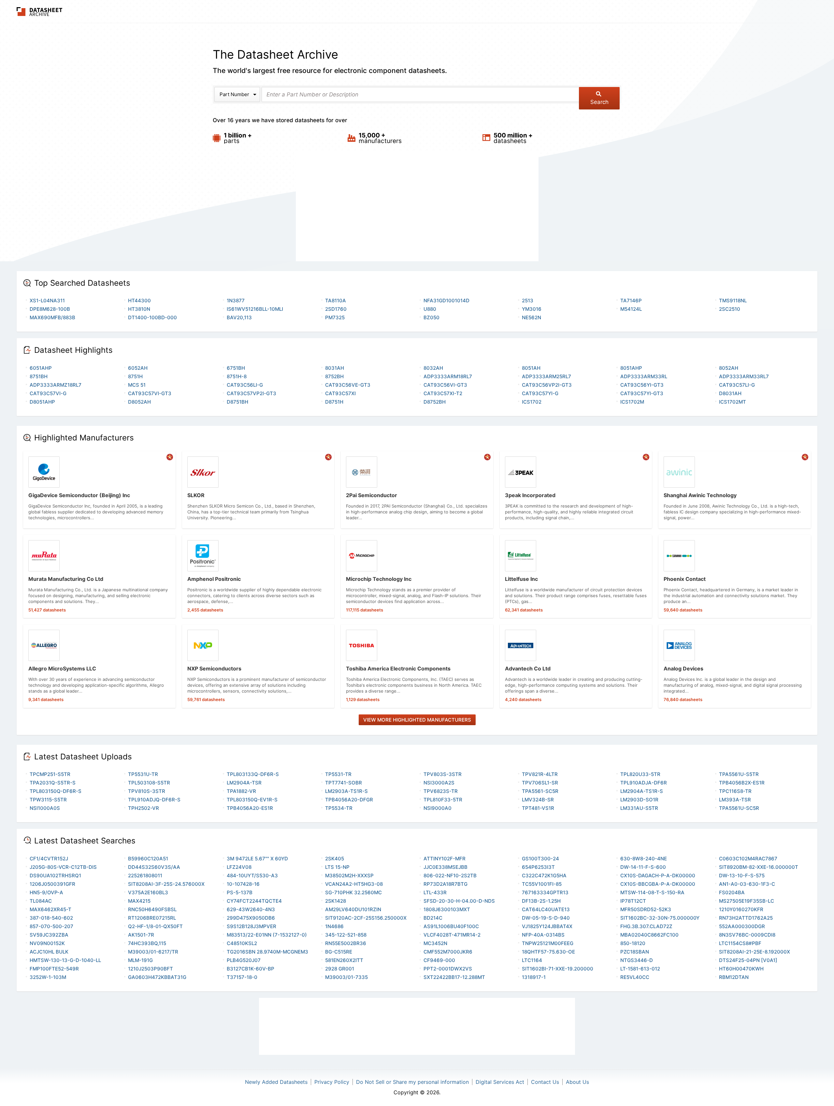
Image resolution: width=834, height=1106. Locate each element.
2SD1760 (336, 309)
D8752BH (435, 402)
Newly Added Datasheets (276, 1082)
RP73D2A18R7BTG (445, 884)
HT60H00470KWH (741, 969)
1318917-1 (534, 977)
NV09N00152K (47, 943)
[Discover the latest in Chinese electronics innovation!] (169, 457)
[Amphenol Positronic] (258, 576)
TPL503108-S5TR (149, 783)
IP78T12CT (633, 901)
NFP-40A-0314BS (543, 935)
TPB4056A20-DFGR (349, 800)
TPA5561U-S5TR (739, 774)
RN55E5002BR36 (345, 943)
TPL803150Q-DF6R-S (55, 791)
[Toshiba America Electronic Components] (417, 666)
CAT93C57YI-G (540, 393)
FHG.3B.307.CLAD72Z (646, 926)
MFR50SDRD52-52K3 (645, 909)
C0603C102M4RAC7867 (748, 858)
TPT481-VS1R (538, 808)
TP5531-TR (338, 774)
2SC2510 (729, 309)
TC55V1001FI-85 (542, 884)
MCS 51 (137, 385)
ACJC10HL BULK (49, 952)
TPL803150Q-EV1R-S (252, 800)
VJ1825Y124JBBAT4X (547, 926)
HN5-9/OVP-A (46, 892)
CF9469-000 (439, 960)
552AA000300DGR (742, 926)
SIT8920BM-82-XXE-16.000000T (758, 867)
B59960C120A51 (148, 858)
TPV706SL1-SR (540, 783)
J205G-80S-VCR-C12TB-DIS (63, 867)
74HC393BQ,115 (147, 943)
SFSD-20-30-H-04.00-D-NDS (459, 901)
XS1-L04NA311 (47, 300)
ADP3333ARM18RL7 (448, 376)
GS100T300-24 (540, 858)
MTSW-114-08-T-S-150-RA (652, 892)
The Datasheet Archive (40, 11)
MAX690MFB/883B (52, 317)
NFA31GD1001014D (446, 300)
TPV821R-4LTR (540, 774)
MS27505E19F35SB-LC (746, 901)
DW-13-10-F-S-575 (742, 875)
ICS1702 (531, 402)
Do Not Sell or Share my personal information (412, 1082)
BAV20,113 (239, 317)
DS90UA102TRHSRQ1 (55, 875)
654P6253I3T (538, 867)
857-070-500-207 (51, 926)
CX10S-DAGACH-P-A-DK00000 (657, 875)
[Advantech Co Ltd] (576, 666)
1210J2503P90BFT (150, 969)
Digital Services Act (500, 1082)
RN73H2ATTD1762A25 (746, 918)
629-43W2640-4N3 (251, 909)
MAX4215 (139, 901)
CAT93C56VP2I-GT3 (547, 385)
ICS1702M (632, 402)
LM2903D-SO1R (639, 800)
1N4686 (334, 926)
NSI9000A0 (438, 808)
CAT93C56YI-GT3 (642, 385)
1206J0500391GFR (52, 884)
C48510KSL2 (242, 943)
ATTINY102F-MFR (445, 858)
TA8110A (335, 300)
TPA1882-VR (241, 791)
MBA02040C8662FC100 (649, 935)
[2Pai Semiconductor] (417, 489)
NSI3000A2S (439, 783)
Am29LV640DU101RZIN (353, 909)
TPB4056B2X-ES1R (742, 783)
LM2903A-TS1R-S (346, 791)
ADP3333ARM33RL (643, 376)
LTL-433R (435, 892)
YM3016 (531, 309)
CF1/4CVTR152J (49, 858)
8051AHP (631, 368)
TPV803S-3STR (443, 774)
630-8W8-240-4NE (643, 858)
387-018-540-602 (51, 918)
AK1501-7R (141, 935)
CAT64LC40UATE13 (546, 909)
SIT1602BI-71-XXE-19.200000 (557, 969)
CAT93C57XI (340, 393)
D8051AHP (42, 402)
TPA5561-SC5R (540, 791)
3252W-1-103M (48, 977)
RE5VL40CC (634, 977)
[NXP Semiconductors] (258, 666)
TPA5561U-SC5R (739, 808)
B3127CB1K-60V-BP (250, 969)
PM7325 (335, 317)
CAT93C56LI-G (245, 385)
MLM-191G (140, 960)
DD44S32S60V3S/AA (154, 867)
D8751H (334, 402)
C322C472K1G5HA (544, 875)
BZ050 (431, 317)
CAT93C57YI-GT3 (641, 393)
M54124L (631, 309)
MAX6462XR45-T (50, 909)
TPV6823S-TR (441, 791)
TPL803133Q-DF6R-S (253, 774)
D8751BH (237, 402)
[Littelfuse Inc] (576, 576)
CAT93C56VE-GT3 (347, 385)
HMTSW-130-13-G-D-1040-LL (65, 960)
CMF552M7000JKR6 (448, 952)
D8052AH (139, 402)
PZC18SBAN (634, 952)
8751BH (39, 376)
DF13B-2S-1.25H (541, 901)
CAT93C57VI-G (48, 393)
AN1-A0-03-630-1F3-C (747, 884)
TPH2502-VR (143, 808)
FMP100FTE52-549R (54, 969)
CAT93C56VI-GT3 (445, 385)
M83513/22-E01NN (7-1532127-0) (267, 935)
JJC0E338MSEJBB (445, 867)
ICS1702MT (732, 402)
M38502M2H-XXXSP (349, 875)
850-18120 (632, 943)
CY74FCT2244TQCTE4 (254, 901)
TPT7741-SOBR (343, 783)
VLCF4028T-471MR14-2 (452, 935)
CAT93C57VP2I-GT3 (251, 393)
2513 (527, 300)
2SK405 (334, 858)
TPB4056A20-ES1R (250, 808)
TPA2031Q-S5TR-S (53, 783)
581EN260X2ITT (344, 960)
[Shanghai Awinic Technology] (734, 489)
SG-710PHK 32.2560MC (353, 892)
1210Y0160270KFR (741, 909)
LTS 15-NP (337, 867)
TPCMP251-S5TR (50, 774)
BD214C (433, 918)
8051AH (531, 368)
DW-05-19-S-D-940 (546, 918)
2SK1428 (335, 901)
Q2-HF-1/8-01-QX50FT (155, 926)
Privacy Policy (331, 1082)
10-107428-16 (243, 884)
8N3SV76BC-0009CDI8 (747, 935)
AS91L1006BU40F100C (451, 926)
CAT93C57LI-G (737, 385)
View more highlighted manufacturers (417, 720)
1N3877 (236, 300)
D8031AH (730, 393)
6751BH (236, 368)
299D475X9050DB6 (251, 918)
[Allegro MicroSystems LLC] (99, 666)
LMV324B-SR (538, 800)
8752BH (334, 376)
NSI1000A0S (45, 808)
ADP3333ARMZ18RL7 (55, 385)
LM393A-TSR (735, 800)
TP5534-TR (338, 808)
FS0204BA (732, 892)
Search (599, 102)
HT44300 (139, 300)
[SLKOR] (258, 489)
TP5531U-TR (143, 774)
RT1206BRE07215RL (152, 918)
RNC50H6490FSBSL (152, 909)
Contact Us (545, 1082)
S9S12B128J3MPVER (251, 926)
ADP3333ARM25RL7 (546, 376)
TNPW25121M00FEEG (547, 943)
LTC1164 (532, 960)
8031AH (334, 368)
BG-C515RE (338, 952)
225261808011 (145, 875)
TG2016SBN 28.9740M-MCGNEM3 (267, 952)
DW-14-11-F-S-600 (643, 867)
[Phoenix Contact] (734, 576)
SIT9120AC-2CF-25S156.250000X (366, 918)
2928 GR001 (339, 969)
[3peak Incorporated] (576, 489)
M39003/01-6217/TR (153, 952)
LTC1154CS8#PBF (740, 943)
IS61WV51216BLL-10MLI (255, 309)
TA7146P (631, 300)
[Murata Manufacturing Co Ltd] (99, 576)
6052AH (138, 368)
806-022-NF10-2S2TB (450, 875)
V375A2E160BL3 (148, 892)
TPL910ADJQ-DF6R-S (154, 800)
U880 (430, 309)
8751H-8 (237, 376)
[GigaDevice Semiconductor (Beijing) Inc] (99, 489)
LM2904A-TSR (244, 783)
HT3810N (139, 309)
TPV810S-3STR (146, 791)
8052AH (728, 368)
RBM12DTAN (734, 977)
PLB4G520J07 (244, 960)
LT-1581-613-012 (640, 969)
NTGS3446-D (636, 960)
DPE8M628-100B (50, 309)
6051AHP (41, 368)
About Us (577, 1082)
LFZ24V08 (239, 867)
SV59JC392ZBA (49, 935)
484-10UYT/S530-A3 (252, 875)
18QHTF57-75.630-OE (548, 952)
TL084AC (41, 901)
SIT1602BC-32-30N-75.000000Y (659, 918)
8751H (135, 376)
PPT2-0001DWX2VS (448, 969)
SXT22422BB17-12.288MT (454, 977)
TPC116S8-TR (735, 791)
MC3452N (435, 943)
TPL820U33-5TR (640, 774)
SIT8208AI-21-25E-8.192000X (754, 952)
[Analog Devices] (734, 666)
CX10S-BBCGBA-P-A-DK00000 (657, 884)
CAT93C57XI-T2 (443, 393)
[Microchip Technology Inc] (417, 576)
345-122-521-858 (346, 935)
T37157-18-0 (242, 977)
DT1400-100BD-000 (152, 317)
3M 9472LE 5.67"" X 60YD (257, 858)
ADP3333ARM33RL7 (744, 376)
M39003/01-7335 (346, 977)
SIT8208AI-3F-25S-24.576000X (166, 884)
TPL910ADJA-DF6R (643, 783)
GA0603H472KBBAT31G (157, 977)
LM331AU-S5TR (639, 808)
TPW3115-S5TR (48, 800)
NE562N (531, 317)
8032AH (433, 368)
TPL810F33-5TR (443, 800)
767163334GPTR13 (545, 892)
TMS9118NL (733, 300)
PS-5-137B (239, 892)
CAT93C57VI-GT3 (149, 393)
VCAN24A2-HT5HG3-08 (354, 884)
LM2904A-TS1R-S (641, 791)
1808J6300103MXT (447, 909)
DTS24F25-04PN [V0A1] (748, 960)
